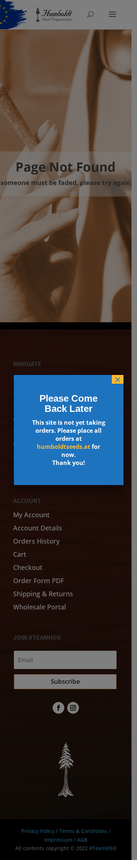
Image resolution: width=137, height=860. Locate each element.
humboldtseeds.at (63, 447)
